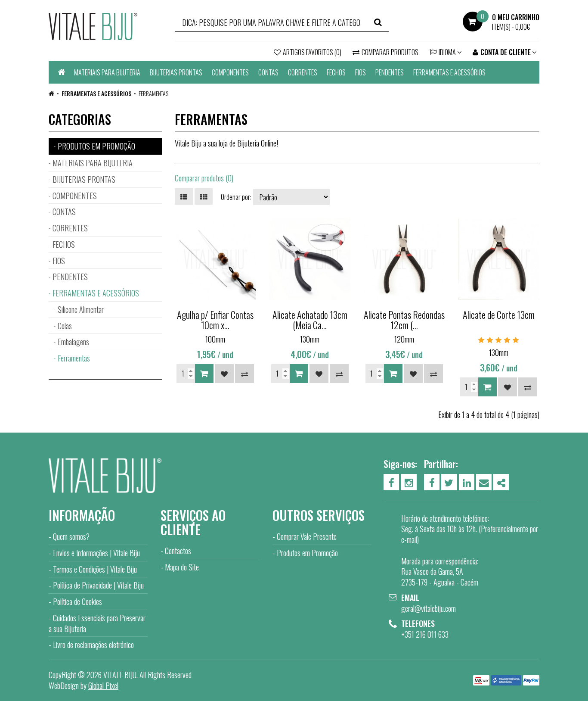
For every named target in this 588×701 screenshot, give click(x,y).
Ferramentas (153, 93)
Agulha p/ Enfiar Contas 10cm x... (215, 320)
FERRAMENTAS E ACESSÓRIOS (449, 72)
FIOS (360, 72)
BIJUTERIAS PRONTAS (176, 72)
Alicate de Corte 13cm (499, 314)
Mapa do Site (182, 567)
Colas (65, 325)
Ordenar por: (236, 197)
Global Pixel (103, 685)
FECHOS (336, 72)
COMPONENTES (230, 72)
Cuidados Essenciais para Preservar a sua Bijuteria (97, 623)
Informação (82, 515)
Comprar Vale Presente (307, 536)
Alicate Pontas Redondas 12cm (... (404, 320)
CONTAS (268, 72)
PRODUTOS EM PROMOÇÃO (96, 146)
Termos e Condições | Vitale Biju (95, 569)
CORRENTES (302, 72)
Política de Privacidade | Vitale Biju (98, 585)
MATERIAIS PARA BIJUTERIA (107, 72)
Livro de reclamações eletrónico (93, 644)
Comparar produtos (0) (204, 178)
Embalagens (73, 341)
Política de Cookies (77, 601)
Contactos (178, 550)
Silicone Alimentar (81, 309)
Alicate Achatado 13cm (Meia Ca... (309, 320)
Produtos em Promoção (307, 552)
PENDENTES (389, 72)
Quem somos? (71, 536)
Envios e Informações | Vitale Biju (96, 552)
